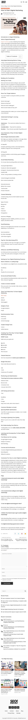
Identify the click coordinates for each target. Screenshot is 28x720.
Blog (6, 6)
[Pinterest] (22, 533)
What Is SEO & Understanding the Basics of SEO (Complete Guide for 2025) (14, 642)
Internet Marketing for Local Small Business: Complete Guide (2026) (13, 621)
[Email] (25, 533)
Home (2, 6)
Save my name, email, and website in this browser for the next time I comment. (14, 579)
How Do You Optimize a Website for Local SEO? (14, 649)
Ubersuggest (4, 302)
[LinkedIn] (18, 707)
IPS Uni (4, 625)
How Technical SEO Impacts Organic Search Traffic (14, 611)
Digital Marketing (5, 8)
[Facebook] (15, 533)
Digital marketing (5, 41)
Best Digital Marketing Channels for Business (13, 609)
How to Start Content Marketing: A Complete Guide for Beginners (19, 673)
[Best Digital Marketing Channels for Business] (20, 683)
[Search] (23, 2)
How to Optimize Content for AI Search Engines (13, 598)
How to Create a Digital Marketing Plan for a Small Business (6, 691)
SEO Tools (3, 295)
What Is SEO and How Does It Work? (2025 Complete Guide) (13, 635)
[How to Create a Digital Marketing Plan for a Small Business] (7, 683)
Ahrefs (2, 298)
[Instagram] (15, 707)
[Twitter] (18, 533)
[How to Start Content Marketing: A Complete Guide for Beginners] (20, 666)
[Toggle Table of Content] (19, 57)
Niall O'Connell (6, 619)
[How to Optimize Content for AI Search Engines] (7, 666)
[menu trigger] (26, 2)
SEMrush (3, 300)
